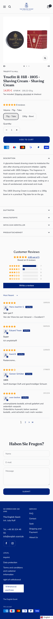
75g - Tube (11, 116)
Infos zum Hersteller (14, 225)
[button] (9, 105)
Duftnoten (8, 210)
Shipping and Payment (35, 530)
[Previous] (4, 66)
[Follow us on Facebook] (6, 543)
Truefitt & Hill (10, 71)
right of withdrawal (12, 579)
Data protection (10, 562)
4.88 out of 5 (33, 257)
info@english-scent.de (13, 536)
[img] (9, 303)
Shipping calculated (23, 94)
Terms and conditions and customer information (13, 571)
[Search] (9, 7)
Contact (32, 518)
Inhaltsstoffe (10, 218)
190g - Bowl (28, 116)
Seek (31, 523)
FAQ (31, 513)
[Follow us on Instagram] (12, 543)
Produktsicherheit (13, 232)
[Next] (48, 66)
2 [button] (25, 422)
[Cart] (48, 7)
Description (9, 158)
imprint (6, 557)
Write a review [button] (26, 285)
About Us (33, 537)
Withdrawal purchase (10, 588)
